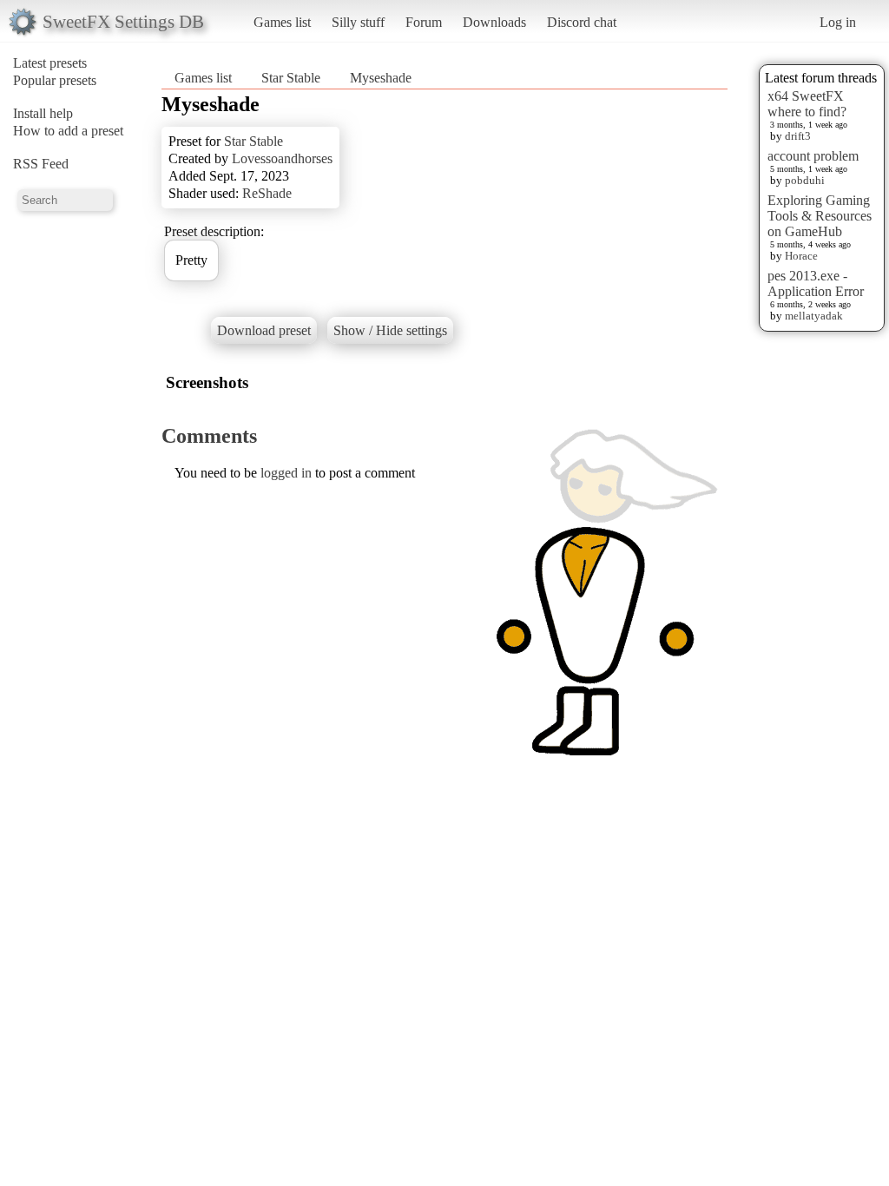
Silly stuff (358, 22)
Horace (801, 255)
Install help (43, 113)
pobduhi (805, 180)
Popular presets (54, 80)
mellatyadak (814, 315)
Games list (282, 22)
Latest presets (50, 63)
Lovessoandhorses (282, 158)
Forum (423, 22)
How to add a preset (68, 130)
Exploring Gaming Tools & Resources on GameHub (819, 216)
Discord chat (581, 22)
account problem (813, 155)
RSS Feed (41, 163)
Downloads (494, 22)
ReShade (267, 193)
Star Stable (290, 77)
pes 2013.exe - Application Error (815, 283)
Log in (838, 22)
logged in (286, 472)
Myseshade (381, 77)
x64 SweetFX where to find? (806, 104)
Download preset (264, 330)
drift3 (798, 135)
